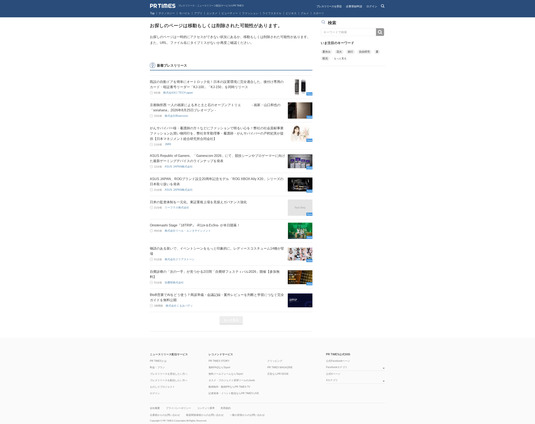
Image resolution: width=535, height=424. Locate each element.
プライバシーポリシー (178, 408)
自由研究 (364, 51)
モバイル (184, 13)
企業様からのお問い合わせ (165, 415)
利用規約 (226, 408)
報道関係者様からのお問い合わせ (205, 415)
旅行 (350, 51)
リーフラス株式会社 (177, 207)
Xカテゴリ (332, 380)
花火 (339, 51)
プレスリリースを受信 (328, 6)
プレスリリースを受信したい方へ (168, 373)
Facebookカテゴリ (336, 367)
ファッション (250, 13)
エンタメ (211, 13)
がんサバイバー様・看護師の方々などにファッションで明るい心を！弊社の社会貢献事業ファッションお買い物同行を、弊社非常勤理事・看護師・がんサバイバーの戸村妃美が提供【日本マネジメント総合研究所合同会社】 (217, 133)
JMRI (168, 144)
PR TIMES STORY (219, 360)
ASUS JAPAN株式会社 (179, 166)
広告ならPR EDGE (278, 373)
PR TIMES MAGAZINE (280, 367)
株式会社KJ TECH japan (178, 92)
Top (152, 13)
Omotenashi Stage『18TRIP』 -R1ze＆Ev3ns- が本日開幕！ (195, 225)
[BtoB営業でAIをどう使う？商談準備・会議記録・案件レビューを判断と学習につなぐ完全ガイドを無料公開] (300, 300)
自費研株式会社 (174, 282)
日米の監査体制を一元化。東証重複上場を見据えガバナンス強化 (198, 202)
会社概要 (155, 408)
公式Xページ (333, 373)
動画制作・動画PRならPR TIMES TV (229, 386)
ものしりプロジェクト (162, 386)
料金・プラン (157, 367)
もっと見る (231, 320)
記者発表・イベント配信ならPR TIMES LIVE (234, 393)
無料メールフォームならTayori (226, 373)
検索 (380, 32)
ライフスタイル (272, 13)
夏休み (326, 51)
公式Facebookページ (338, 360)
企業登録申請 (354, 6)
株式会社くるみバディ (179, 305)
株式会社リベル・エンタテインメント (188, 230)
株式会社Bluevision (176, 115)
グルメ (305, 13)
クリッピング (274, 360)
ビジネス (291, 13)
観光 (325, 58)
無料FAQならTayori (219, 367)
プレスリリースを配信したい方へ (168, 380)
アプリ (198, 13)
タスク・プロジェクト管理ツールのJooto (232, 380)
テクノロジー (167, 13)
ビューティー (230, 13)
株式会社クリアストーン (180, 259)
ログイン (371, 6)
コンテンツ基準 (206, 408)
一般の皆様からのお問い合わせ (247, 415)
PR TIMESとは (158, 360)
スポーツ (318, 13)
